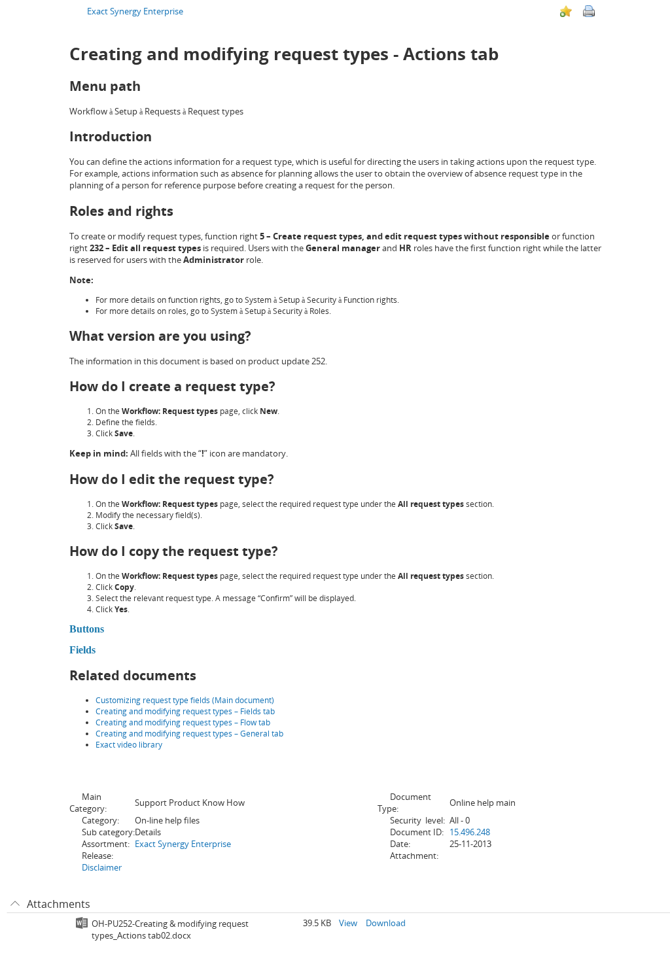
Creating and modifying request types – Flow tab (183, 722)
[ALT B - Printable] (589, 11)
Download (386, 923)
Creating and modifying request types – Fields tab (185, 711)
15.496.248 (470, 832)
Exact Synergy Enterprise (135, 11)
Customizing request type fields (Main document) (185, 700)
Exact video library (129, 744)
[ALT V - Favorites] (566, 11)
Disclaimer (102, 867)
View (348, 923)
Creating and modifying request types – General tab (189, 733)
